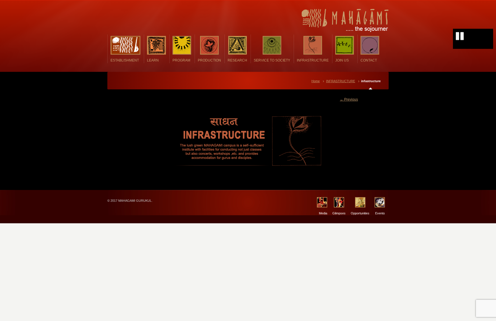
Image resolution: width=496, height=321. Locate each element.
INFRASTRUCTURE (340, 81)
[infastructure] (248, 141)
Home (315, 81)
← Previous (349, 99)
